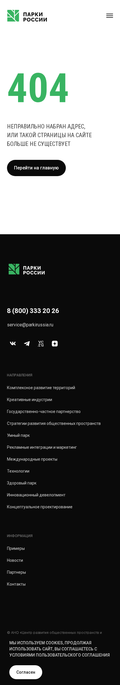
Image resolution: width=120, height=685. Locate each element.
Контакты (16, 584)
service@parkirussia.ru (30, 325)
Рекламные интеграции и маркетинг (42, 447)
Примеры (16, 548)
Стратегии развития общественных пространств (54, 423)
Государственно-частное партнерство (44, 411)
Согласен (25, 672)
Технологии (18, 471)
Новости (15, 560)
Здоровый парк (21, 483)
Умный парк (18, 435)
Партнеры (16, 572)
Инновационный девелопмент (36, 495)
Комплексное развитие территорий (41, 387)
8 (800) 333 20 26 (33, 310)
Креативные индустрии (29, 399)
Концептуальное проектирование (40, 507)
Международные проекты (32, 459)
